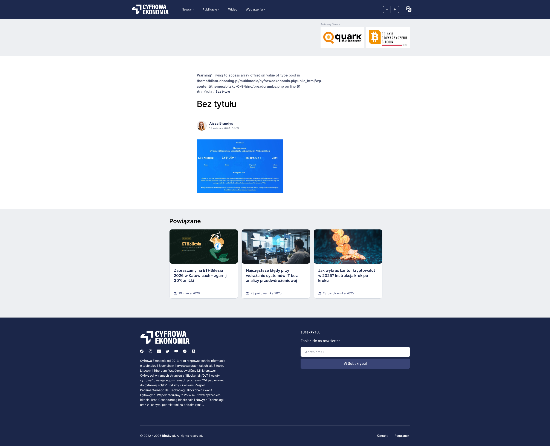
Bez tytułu (223, 91)
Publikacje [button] (210, 9)
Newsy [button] (187, 9)
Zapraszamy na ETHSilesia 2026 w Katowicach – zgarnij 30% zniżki (200, 275)
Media (207, 91)
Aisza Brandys (221, 123)
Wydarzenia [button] (254, 9)
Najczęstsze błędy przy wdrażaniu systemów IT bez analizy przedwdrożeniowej (272, 275)
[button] (409, 9)
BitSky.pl (168, 435)
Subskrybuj (357, 363)
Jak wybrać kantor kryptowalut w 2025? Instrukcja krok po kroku (346, 275)
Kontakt (382, 435)
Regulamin (401, 435)
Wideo (232, 9)
